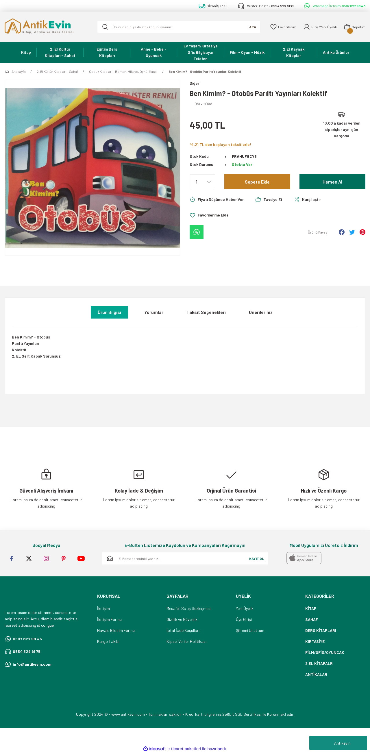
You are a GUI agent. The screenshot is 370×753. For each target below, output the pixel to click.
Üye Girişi (244, 619)
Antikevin (342, 743)
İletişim (103, 608)
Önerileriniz (261, 312)
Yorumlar (153, 312)
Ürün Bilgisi (109, 312)
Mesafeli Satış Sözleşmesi (188, 608)
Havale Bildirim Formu (116, 630)
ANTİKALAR (316, 674)
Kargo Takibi (108, 641)
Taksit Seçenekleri (206, 312)
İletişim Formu (109, 619)
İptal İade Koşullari (182, 630)
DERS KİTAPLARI (320, 630)
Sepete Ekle (257, 181)
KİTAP (311, 608)
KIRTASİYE (315, 641)
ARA (252, 27)
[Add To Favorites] (209, 215)
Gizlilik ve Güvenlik (181, 619)
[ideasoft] (154, 749)
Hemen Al (332, 181)
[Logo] (46, 26)
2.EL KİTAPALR (319, 663)
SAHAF (311, 619)
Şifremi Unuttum (250, 630)
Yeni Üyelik (245, 608)
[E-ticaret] (184, 749)
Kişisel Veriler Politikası (186, 641)
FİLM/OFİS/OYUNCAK (324, 652)
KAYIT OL (256, 558)
